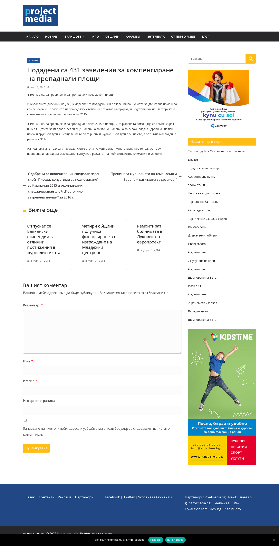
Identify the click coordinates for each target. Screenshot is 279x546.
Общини (112, 36)
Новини (51, 36)
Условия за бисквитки (155, 497)
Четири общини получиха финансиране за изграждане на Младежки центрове (98, 239)
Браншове (73, 36)
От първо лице (183, 36)
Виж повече (175, 539)
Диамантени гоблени (202, 235)
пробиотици (196, 185)
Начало (32, 36)
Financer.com (197, 244)
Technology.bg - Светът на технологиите (216, 151)
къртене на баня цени (203, 202)
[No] (274, 540)
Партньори (84, 497)
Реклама (64, 497)
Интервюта (156, 36)
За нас (30, 497)
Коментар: (33, 305)
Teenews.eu (222, 503)
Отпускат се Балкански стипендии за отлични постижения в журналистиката (43, 239)
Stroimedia (197, 503)
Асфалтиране (197, 252)
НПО (95, 36)
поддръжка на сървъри (204, 168)
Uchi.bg (215, 509)
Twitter (129, 497)
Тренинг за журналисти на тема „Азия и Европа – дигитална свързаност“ (144, 177)
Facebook (112, 497)
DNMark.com (197, 227)
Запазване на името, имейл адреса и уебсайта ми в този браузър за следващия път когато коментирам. (96, 431)
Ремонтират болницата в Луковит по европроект (149, 234)
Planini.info (232, 509)
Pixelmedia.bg (215, 497)
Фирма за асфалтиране (204, 193)
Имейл (30, 381)
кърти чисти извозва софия (207, 219)
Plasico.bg (194, 286)
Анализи (133, 36)
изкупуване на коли (201, 261)
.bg (208, 503)
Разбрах (155, 539)
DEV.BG (193, 159)
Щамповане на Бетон (203, 277)
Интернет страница (39, 400)
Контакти (46, 497)
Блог (205, 36)
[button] (83, 36)
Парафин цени (198, 311)
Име (28, 361)
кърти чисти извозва (202, 303)
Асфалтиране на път (202, 176)
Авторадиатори (199, 210)
